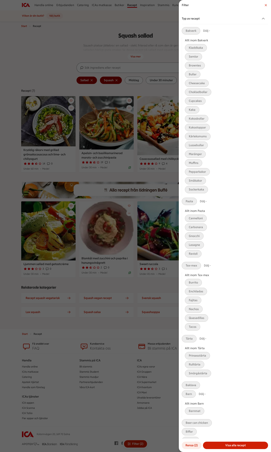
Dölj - (206, 30)
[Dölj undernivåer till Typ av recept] (264, 18)
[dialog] (225, 226)
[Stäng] (266, 5)
